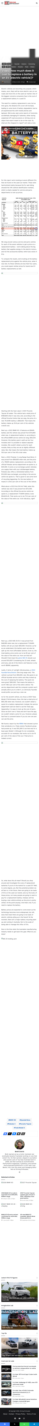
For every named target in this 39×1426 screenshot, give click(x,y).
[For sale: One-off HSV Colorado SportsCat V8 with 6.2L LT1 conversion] (6, 1392)
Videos (32, 67)
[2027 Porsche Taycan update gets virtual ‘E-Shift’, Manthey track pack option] (29, 1186)
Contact (11, 1414)
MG (8, 67)
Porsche (20, 67)
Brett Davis (7, 82)
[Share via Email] (18, 1133)
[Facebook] (5, 1133)
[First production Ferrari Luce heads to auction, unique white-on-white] (6, 1368)
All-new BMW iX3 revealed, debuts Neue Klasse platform (27, 1216)
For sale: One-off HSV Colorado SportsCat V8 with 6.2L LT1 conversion (23, 1392)
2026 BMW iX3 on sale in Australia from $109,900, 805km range (9, 1194)
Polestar (13, 67)
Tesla (26, 67)
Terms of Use (31, 1414)
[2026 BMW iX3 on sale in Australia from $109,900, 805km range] (10, 1186)
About (5, 1414)
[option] (19, 1292)
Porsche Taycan (25, 1124)
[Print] (22, 1133)
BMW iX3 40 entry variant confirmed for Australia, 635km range (9, 1216)
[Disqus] (19, 1248)
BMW (4, 64)
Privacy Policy (20, 1414)
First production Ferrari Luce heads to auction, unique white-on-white (24, 1367)
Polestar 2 (11, 1124)
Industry (24, 64)
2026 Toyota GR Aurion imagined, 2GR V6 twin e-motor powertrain (19, 1327)
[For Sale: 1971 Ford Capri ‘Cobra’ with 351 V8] (6, 1376)
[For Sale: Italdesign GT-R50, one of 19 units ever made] (6, 1384)
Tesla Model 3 (20, 1128)
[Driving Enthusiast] (12, 3)
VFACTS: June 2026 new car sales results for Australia (18, 1299)
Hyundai (17, 64)
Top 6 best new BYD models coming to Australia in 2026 (16, 1354)
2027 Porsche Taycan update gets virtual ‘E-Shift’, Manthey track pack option (27, 1195)
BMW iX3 (12, 1120)
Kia (3, 67)
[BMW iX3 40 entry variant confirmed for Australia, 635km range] (10, 1208)
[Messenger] (14, 1133)
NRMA (21, 723)
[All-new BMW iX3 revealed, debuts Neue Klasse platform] (29, 1208)
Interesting (32, 64)
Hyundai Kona (25, 1120)
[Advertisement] (19, 27)
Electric (10, 64)
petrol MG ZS (22, 658)
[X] (9, 1133)
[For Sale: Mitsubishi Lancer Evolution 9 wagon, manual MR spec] (6, 1401)
